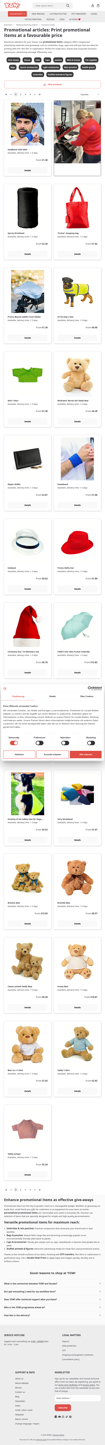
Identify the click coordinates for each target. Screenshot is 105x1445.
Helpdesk (19, 1414)
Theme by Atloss (58, 1435)
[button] (52, 1283)
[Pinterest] (70, 1416)
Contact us (20, 1392)
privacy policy (89, 1385)
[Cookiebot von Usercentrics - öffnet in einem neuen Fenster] (90, 688)
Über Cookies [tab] (86, 696)
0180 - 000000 (37, 1341)
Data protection (69, 1345)
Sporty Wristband (16, 233)
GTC (64, 1350)
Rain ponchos (70, 67)
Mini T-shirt (13, 400)
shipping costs (41, 1440)
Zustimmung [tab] (18, 696)
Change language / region (27, 1423)
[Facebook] (56, 1416)
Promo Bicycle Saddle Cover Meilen (24, 317)
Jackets (58, 60)
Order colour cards (24, 1410)
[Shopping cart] (98, 5)
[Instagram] (63, 1416)
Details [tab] (52, 696)
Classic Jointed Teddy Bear (20, 986)
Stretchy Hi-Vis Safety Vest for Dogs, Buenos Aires (25, 819)
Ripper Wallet (14, 484)
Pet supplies (91, 60)
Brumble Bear (63, 903)
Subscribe (62, 1407)
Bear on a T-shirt (15, 1070)
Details (27, 170)
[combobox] (47, 5)
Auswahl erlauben (52, 754)
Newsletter (20, 1401)
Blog (17, 1396)
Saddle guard (88, 67)
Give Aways (13, 60)
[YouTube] (59, 1416)
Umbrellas (38, 74)
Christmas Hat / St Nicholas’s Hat (23, 652)
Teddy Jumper (14, 1154)
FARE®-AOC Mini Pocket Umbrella (73, 652)
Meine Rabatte (22, 1383)
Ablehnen (19, 754)
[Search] (68, 5)
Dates (17, 1405)
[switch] (39, 743)
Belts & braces (73, 60)
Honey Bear (62, 986)
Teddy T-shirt (63, 1070)
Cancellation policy (70, 1359)
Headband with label (17, 149)
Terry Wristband (65, 819)
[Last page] (40, 94)
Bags (13, 67)
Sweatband (62, 484)
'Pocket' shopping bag (68, 233)
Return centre (21, 1419)
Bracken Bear (14, 903)
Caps (47, 60)
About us (19, 1378)
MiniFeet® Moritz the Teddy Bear (73, 400)
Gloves (27, 60)
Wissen (18, 1387)
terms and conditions (68, 1385)
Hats (38, 60)
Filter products (54, 84)
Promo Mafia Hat (65, 568)
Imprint (65, 1341)
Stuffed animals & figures (60, 74)
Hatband (12, 568)
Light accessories (51, 67)
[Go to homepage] (12, 5)
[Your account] (92, 5)
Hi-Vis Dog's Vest (65, 317)
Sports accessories (29, 67)
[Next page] (35, 94)
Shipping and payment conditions (77, 1355)
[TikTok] (67, 1416)
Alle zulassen (85, 754)
